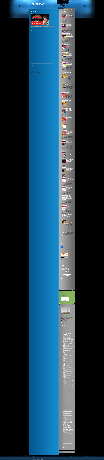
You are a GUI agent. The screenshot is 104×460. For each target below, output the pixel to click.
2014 (63, 322)
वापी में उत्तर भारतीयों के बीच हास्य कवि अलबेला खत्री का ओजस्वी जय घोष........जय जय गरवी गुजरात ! (69, 222)
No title (64, 336)
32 (63, 310)
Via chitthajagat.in (63, 319)
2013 (63, 323)
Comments (68, 9)
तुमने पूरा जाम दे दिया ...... (66, 382)
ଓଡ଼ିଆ (69, 317)
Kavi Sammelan (64, 130)
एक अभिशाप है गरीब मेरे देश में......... (67, 432)
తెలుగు (62, 318)
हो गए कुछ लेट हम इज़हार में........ (66, 335)
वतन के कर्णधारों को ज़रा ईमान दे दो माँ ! (67, 425)
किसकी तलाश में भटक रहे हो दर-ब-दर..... (67, 443)
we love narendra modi (65, 62)
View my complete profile (65, 268)
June (63, 446)
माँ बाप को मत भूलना (64, 158)
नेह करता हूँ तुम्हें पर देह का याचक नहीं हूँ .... (68, 338)
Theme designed (32, 459)
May (63, 447)
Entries (63, 9)
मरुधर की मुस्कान (64, 151)
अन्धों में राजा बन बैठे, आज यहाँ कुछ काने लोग (68, 421)
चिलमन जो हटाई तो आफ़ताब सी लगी (67, 387)
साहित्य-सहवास (64, 140)
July (63, 445)
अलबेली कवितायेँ (64, 167)
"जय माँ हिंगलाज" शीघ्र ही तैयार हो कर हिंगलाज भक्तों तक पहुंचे (69, 179)
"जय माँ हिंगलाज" (68, 206)
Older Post (33, 90)
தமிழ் (63, 318)
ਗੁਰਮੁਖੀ (72, 317)
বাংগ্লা (68, 317)
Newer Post (54, 90)
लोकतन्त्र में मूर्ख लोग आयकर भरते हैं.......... (68, 418)
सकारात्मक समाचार (64, 177)
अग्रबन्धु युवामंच (64, 186)
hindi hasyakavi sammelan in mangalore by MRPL (69, 14)
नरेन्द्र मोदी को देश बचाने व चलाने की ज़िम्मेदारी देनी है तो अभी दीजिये (69, 132)
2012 (63, 324)
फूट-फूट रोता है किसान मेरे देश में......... (67, 415)
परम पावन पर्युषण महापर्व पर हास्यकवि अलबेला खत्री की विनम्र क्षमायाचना (69, 160)
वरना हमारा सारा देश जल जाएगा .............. (67, 434)
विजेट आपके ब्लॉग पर (63, 293)
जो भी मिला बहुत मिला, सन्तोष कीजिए (67, 433)
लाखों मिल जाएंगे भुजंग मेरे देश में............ (67, 377)
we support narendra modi (66, 33)
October (64, 331)
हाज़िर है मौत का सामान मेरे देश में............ (67, 424)
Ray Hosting (41, 459)
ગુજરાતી (66, 317)
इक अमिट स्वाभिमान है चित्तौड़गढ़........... (67, 426)
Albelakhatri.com (36, 3)
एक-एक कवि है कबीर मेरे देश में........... (67, 337)
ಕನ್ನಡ (65, 318)
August (64, 444)
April (63, 448)
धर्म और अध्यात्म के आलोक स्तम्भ (66, 195)
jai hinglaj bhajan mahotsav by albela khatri (69, 117)
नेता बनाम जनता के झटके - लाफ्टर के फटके (67, 216)
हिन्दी (69, 318)
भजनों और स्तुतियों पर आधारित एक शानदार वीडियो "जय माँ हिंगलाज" (69, 197)
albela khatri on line (65, 52)
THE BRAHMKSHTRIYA (65, 92)
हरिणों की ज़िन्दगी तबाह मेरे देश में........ (67, 350)
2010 (63, 326)
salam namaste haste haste (66, 108)
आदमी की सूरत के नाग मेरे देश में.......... (67, 345)
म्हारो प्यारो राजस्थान (64, 205)
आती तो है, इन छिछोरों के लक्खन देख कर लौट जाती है (69, 232)
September (64, 332)
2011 (63, 325)
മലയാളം (67, 318)
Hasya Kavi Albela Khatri (66, 44)
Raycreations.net (37, 459)
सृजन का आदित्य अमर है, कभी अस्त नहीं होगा (68, 429)
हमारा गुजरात (63, 219)
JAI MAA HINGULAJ (65, 123)
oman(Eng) (63, 317)
